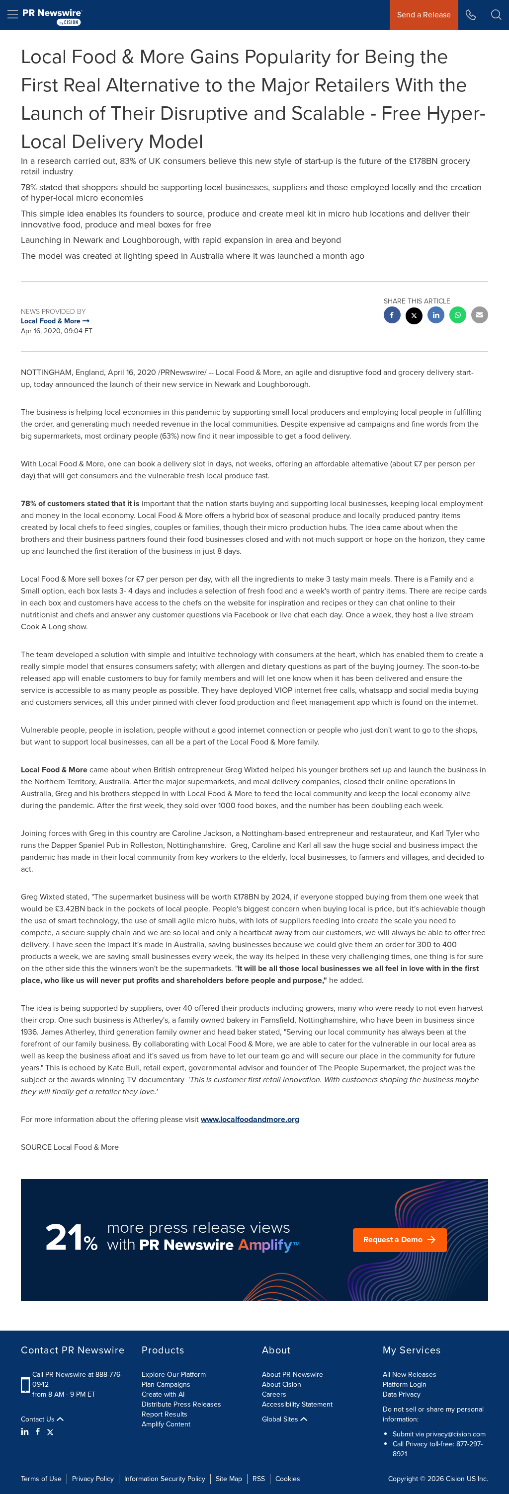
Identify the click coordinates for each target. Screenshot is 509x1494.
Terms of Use (41, 1479)
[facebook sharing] (392, 316)
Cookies (287, 1479)
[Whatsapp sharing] (457, 316)
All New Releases (409, 1374)
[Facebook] (37, 1432)
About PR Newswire (292, 1374)
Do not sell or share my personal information (433, 1414)
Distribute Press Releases (181, 1404)
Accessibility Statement (297, 1404)
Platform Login (404, 1384)
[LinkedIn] (26, 1432)
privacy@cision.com (456, 1434)
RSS (259, 1479)
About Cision (281, 1384)
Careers (274, 1394)
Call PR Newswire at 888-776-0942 (77, 1379)
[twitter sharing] (414, 317)
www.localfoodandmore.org (250, 1119)
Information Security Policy (164, 1479)
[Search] (496, 15)
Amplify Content (166, 1424)
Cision (455, 1479)
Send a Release (424, 14)
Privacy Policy (93, 1479)
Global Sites (281, 1419)
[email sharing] (479, 316)
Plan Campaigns (166, 1384)
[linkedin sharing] (435, 316)
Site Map (229, 1479)
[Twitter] (50, 1432)
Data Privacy (402, 1394)
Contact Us (39, 1419)
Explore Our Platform (174, 1374)
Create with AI (163, 1394)
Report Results (164, 1414)
